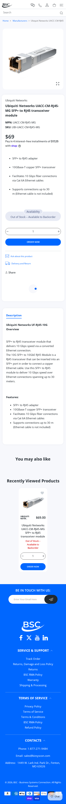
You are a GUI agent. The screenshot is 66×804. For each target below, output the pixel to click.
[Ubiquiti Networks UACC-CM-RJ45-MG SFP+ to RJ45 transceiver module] (33, 502)
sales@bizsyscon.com (37, 755)
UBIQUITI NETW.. (24, 517)
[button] (33, 5)
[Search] (60, 12)
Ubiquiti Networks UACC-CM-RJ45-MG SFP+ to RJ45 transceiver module (33, 530)
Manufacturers (20, 20)
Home (6, 20)
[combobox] (34, 12)
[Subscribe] (51, 599)
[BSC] (33, 626)
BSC (15, 782)
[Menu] (61, 5)
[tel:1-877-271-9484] (40, 5)
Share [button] (12, 272)
